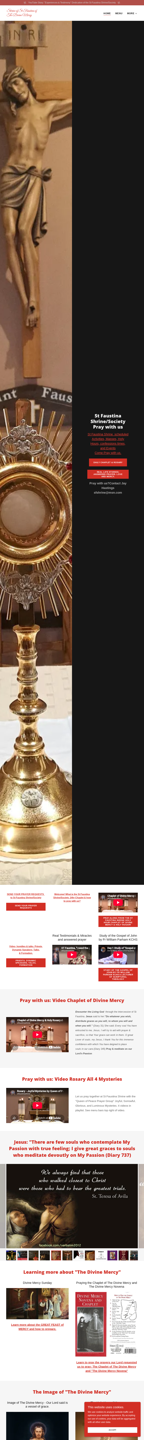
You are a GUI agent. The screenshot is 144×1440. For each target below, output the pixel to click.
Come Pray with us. (108, 453)
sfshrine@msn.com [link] (108, 492)
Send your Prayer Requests (26, 906)
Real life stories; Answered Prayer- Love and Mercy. (108, 474)
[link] (38, 15)
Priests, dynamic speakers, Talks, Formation (25, 962)
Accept (112, 1430)
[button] (132, 13)
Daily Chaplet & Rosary (108, 462)
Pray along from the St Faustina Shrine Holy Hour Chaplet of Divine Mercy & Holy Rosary (118, 921)
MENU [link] (119, 13)
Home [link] (107, 13)
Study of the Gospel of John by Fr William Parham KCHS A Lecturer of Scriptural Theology (118, 974)
